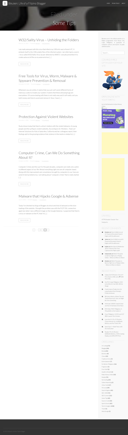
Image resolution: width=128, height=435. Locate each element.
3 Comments (42, 199)
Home (108, 3)
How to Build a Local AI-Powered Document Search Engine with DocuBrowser (114, 234)
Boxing (103, 351)
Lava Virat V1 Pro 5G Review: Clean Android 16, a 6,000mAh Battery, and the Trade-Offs (113, 321)
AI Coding (104, 345)
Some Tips (104, 398)
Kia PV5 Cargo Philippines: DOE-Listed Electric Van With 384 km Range (114, 284)
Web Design (105, 411)
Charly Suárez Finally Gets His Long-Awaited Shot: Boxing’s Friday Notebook (113, 291)
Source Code (105, 401)
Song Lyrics (105, 222)
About (123, 3)
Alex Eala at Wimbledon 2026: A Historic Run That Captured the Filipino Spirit (114, 248)
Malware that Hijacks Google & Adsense (48, 196)
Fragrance (105, 366)
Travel (103, 408)
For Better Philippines (108, 364)
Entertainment (106, 361)
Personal (104, 387)
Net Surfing (105, 380)
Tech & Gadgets (106, 406)
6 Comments (46, 84)
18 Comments (46, 43)
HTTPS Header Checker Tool (110, 219)
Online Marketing (107, 382)
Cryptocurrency (106, 359)
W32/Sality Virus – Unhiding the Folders (49, 40)
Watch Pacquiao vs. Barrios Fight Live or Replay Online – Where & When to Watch (114, 255)
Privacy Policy (116, 3)
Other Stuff (105, 385)
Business (104, 353)
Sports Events (106, 403)
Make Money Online (107, 374)
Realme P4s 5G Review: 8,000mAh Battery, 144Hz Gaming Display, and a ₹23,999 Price (114, 334)
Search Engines (106, 390)
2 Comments (45, 120)
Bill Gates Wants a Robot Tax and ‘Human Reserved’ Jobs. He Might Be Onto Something (114, 298)
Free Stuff (105, 369)
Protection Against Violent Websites (46, 117)
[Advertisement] (115, 143)
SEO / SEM (105, 393)
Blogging (104, 348)
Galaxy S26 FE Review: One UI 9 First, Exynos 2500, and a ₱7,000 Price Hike (114, 277)
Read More (25, 64)
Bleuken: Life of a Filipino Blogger (27, 3)
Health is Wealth (106, 372)
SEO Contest (105, 395)
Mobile (104, 377)
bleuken (38, 43)
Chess (103, 356)
